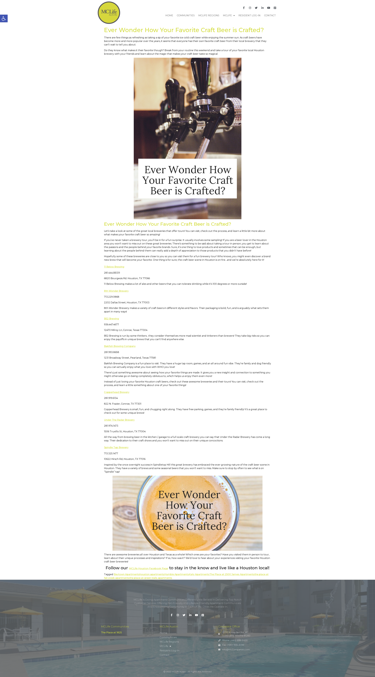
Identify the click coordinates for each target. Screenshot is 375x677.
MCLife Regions (208, 15)
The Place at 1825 (111, 632)
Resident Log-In (249, 15)
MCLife (227, 15)
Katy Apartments (199, 574)
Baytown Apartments (127, 574)
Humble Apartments (176, 574)
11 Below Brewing (114, 266)
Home (169, 15)
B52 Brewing (111, 318)
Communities (186, 15)
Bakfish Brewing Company (120, 346)
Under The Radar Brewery (119, 420)
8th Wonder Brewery (116, 291)
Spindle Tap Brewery (116, 447)
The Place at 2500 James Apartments (231, 574)
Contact (270, 15)
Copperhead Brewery (116, 392)
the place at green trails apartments (150, 577)
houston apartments (152, 574)
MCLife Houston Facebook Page (148, 568)
